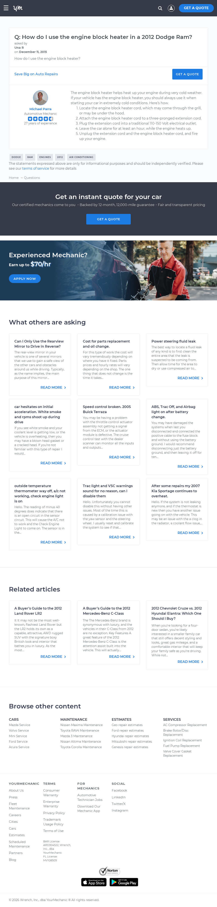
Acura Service (19, 747)
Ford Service (18, 742)
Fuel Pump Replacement (181, 746)
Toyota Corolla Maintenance (81, 747)
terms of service (35, 168)
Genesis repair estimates (130, 747)
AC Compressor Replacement (185, 725)
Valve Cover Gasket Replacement (177, 753)
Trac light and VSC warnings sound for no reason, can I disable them (108, 491)
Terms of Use (53, 831)
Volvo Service (19, 730)
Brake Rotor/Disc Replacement (176, 733)
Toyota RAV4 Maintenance (79, 730)
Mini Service (18, 736)
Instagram (120, 810)
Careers (15, 815)
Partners (15, 853)
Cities (13, 822)
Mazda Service (19, 725)
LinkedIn (119, 797)
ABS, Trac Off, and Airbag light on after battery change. (173, 412)
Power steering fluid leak (174, 341)
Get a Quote (187, 74)
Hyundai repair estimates (130, 736)
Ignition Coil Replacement (182, 740)
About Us (16, 790)
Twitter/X (119, 804)
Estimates (17, 835)
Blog (12, 860)
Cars (12, 828)
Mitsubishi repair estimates (132, 742)
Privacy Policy (54, 813)
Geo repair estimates (127, 725)
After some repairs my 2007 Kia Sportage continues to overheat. (176, 491)
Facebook (119, 790)
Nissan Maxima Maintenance (81, 725)
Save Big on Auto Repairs (36, 74)
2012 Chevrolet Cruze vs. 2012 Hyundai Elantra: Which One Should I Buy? (177, 613)
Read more (51, 387)
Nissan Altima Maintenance (80, 742)
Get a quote (108, 219)
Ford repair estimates (128, 730)
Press (13, 797)
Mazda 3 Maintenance (76, 736)
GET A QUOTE (196, 8)
